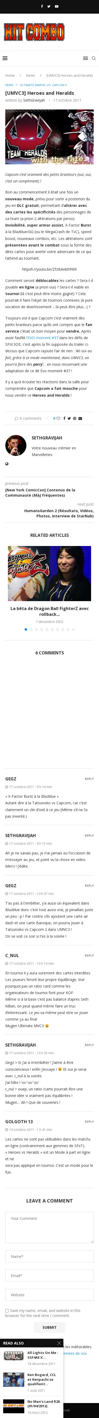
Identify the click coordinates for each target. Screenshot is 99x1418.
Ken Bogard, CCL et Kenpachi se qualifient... (41, 1379)
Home (10, 75)
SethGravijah (34, 100)
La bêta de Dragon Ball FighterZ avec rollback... (50, 611)
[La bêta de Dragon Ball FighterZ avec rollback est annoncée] (49, 573)
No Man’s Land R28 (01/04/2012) (43, 1404)
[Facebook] (42, 6)
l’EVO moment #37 (42, 337)
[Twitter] (48, 6)
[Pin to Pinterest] (74, 418)
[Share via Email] (80, 418)
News (30, 75)
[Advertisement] (49, 715)
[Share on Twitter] (69, 418)
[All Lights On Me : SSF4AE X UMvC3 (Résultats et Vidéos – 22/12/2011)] (13, 1357)
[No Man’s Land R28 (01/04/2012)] (13, 1406)
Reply (89, 778)
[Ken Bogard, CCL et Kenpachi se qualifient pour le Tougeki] (13, 1380)
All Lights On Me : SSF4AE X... (42, 1355)
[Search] (93, 58)
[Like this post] (58, 418)
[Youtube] (56, 6)
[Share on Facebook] (64, 418)
